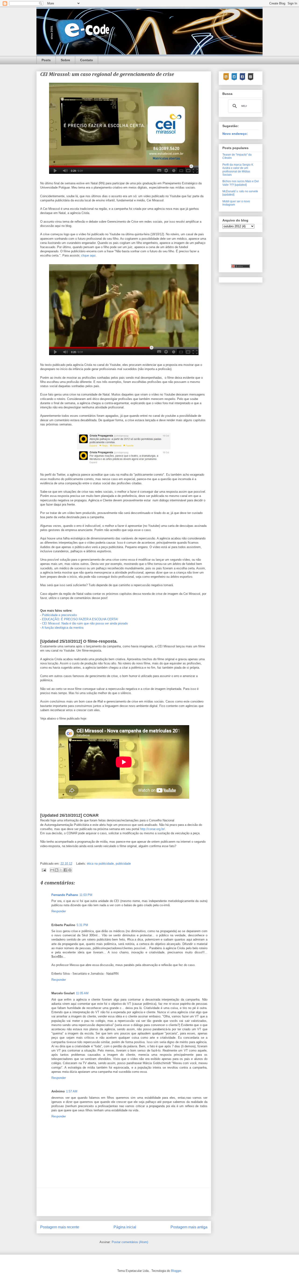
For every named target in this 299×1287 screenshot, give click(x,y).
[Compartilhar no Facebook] (65, 870)
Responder (58, 911)
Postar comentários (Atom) (130, 1242)
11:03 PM (85, 895)
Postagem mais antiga (189, 1227)
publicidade (123, 863)
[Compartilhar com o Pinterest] (70, 870)
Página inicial (125, 1227)
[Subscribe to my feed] (226, 79)
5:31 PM (82, 925)
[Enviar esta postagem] (43, 870)
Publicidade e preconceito (59, 615)
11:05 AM (82, 993)
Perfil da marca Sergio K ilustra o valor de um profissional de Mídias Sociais (237, 169)
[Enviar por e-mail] (52, 870)
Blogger (176, 1271)
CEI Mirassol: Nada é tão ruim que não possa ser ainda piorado (85, 623)
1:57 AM (71, 1091)
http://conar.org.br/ (152, 829)
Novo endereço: (235, 133)
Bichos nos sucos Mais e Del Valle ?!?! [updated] (240, 183)
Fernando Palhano (64, 895)
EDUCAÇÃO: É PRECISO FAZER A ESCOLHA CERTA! (80, 619)
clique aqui (88, 255)
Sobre (65, 60)
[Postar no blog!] (56, 870)
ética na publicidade (100, 863)
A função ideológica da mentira (62, 627)
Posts (46, 60)
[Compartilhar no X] (61, 870)
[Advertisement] (125, 1201)
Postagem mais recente (59, 1227)
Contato (86, 60)
